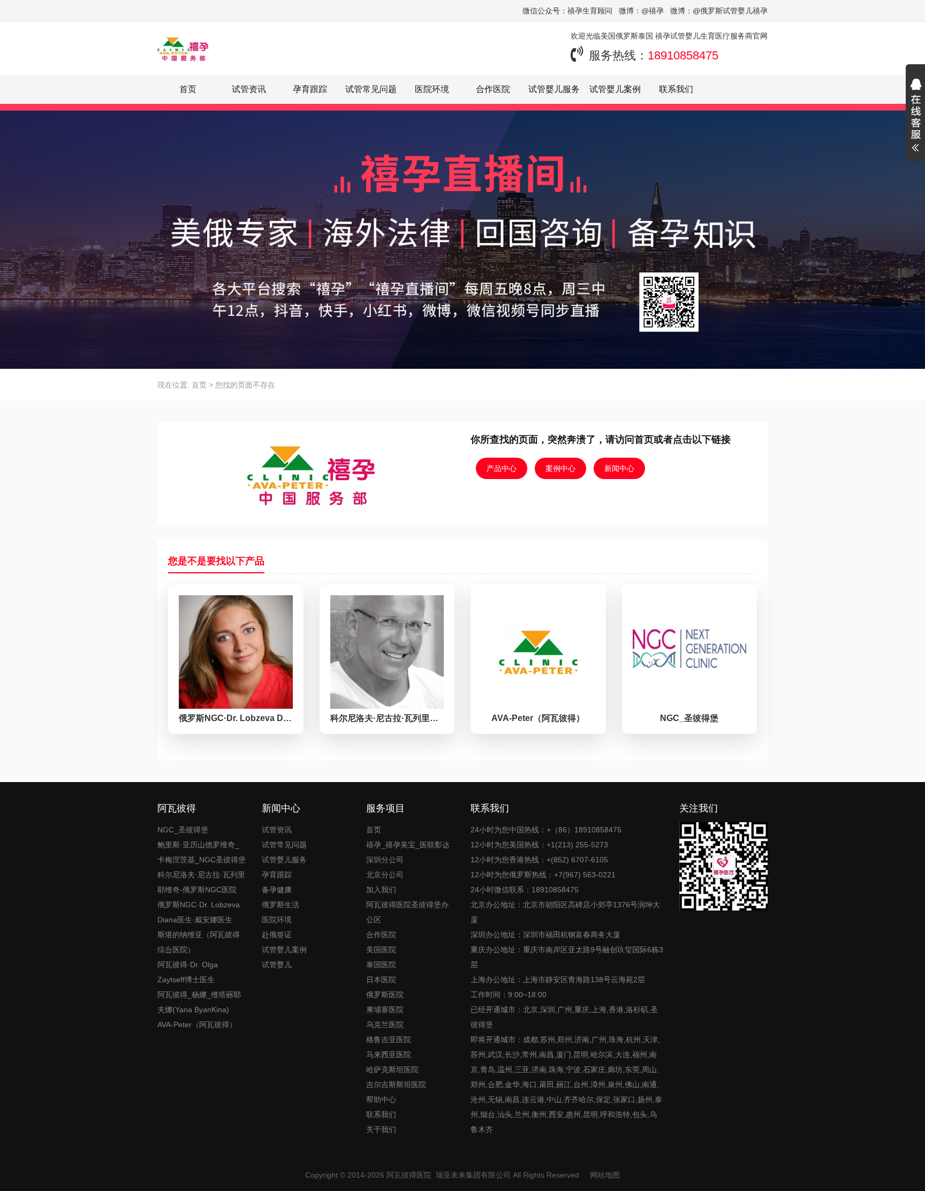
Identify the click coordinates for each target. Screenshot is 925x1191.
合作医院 (493, 89)
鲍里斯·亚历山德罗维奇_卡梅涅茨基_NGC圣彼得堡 (201, 852)
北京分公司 (385, 874)
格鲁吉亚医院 (388, 1039)
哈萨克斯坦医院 (392, 1069)
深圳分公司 (385, 859)
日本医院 (381, 979)
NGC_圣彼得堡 (182, 829)
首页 (187, 89)
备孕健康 (277, 889)
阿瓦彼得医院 (408, 1175)
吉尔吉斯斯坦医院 (396, 1084)
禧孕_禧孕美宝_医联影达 (408, 844)
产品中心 (502, 468)
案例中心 (560, 468)
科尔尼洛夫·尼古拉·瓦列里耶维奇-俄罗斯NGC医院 (201, 882)
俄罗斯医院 (385, 994)
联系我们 (676, 89)
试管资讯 (249, 89)
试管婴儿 (277, 964)
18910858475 (683, 55)
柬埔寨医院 (385, 1009)
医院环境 (432, 89)
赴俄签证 (277, 934)
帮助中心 (381, 1099)
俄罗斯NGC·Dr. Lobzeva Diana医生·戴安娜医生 (198, 912)
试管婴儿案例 (615, 89)
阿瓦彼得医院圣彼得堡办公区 (407, 912)
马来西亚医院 (388, 1054)
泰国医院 (381, 964)
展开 (915, 117)
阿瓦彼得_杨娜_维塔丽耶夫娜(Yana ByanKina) (199, 1002)
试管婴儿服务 (554, 89)
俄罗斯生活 (280, 904)
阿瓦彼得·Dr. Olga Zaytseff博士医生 (187, 972)
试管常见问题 (371, 89)
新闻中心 (619, 468)
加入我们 (381, 889)
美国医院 (381, 949)
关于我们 (381, 1129)
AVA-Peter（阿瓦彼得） (197, 1024)
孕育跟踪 (310, 89)
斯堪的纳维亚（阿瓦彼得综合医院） (198, 942)
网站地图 (605, 1175)
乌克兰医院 (385, 1024)
